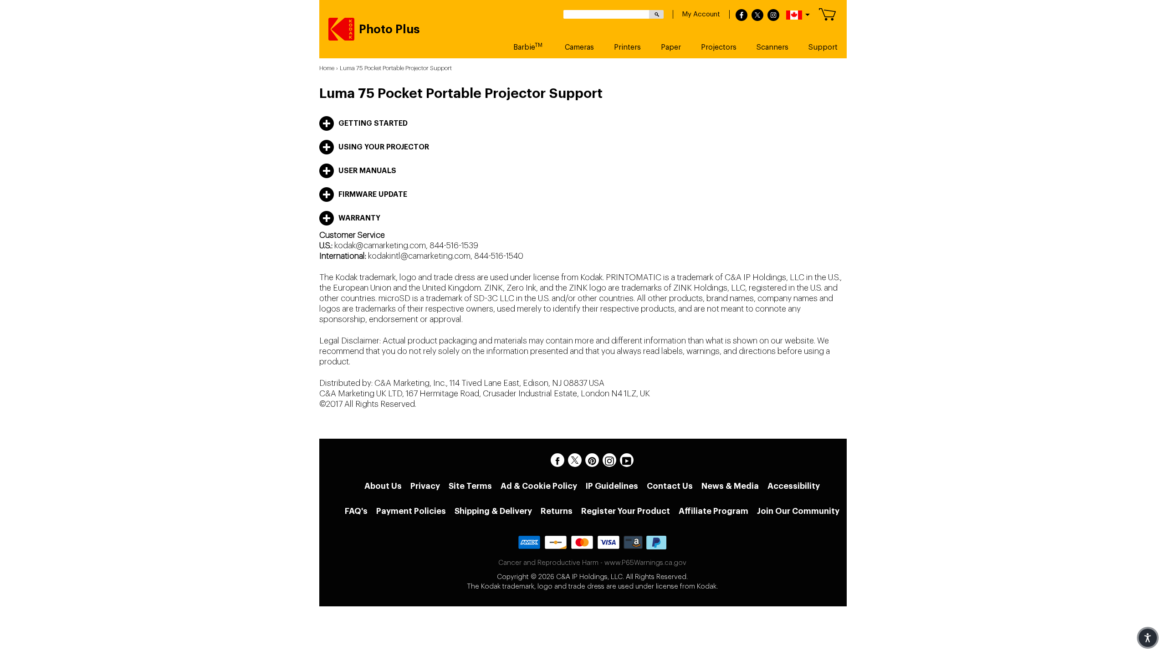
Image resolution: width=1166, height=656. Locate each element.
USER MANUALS (367, 170)
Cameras (579, 47)
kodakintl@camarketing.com (419, 256)
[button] (1148, 638)
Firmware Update (372, 194)
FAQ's (356, 511)
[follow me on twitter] (757, 15)
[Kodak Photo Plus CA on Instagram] (609, 460)
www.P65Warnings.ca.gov (645, 562)
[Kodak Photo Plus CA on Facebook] (557, 460)
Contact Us (670, 486)
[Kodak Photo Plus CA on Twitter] (575, 460)
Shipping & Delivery (493, 511)
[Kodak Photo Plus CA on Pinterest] (592, 460)
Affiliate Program (713, 511)
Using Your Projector (383, 147)
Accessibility (793, 486)
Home (326, 68)
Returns (557, 511)
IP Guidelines (612, 486)
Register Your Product (625, 511)
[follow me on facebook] (741, 15)
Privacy (425, 486)
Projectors (718, 47)
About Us (383, 486)
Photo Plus (389, 30)
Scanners (772, 47)
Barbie (527, 46)
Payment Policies (411, 511)
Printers (627, 47)
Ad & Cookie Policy (539, 486)
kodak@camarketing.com (380, 245)
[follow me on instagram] (773, 15)
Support (823, 47)
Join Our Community (798, 511)
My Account (701, 14)
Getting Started (373, 123)
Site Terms (470, 486)
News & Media (730, 486)
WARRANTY (359, 218)
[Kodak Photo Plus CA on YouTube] (627, 460)
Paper (671, 47)
